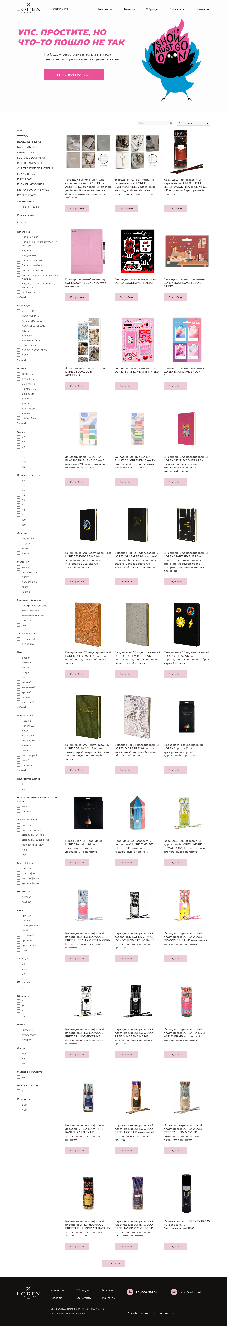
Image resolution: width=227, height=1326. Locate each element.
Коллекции (106, 9)
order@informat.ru (192, 1292)
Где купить (176, 9)
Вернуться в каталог (74, 74)
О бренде (152, 9)
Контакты (202, 9)
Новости (108, 1290)
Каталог (129, 9)
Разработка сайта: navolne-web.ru (150, 1313)
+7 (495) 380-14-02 (149, 1292)
